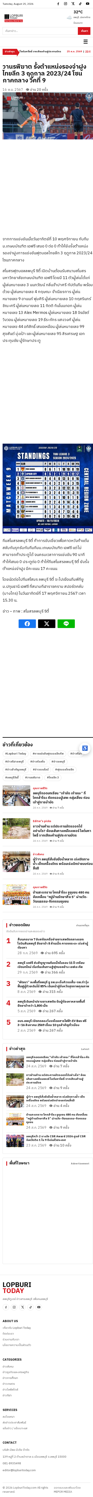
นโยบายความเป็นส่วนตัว (17, 1345)
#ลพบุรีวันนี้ (11, 778)
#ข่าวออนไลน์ (40, 770)
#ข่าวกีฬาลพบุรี (14, 762)
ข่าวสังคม (38, 854)
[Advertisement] (46, 185)
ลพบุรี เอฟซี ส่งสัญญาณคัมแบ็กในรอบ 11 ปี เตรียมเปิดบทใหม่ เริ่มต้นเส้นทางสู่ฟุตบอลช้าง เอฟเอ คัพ (51, 964)
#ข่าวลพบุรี (58, 762)
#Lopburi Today (15, 754)
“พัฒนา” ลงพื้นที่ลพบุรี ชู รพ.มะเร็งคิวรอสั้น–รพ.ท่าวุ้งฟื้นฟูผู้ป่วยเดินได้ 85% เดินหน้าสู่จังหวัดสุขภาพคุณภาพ (53, 984)
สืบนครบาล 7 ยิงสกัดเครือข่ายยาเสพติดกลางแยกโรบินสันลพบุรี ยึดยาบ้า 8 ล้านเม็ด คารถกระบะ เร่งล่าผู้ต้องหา (53, 943)
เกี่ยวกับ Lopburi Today (17, 1328)
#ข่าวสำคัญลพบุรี (15, 770)
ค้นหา (84, 31)
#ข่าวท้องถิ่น (37, 762)
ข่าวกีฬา (7, 1395)
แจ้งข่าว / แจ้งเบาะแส (15, 1428)
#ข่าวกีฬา (76, 754)
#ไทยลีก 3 (53, 778)
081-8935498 (12, 1463)
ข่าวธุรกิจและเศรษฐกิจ (16, 1372)
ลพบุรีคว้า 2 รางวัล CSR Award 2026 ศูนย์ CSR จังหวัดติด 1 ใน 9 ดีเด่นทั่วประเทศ (56, 1138)
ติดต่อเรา (8, 1333)
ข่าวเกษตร (9, 1383)
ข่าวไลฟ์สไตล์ (10, 1389)
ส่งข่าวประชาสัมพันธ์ (14, 1422)
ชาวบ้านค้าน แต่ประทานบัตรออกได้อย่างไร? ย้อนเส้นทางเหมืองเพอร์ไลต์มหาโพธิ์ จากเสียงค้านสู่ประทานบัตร (62, 831)
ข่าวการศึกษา (10, 1378)
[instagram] (65, 3)
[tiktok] (80, 3)
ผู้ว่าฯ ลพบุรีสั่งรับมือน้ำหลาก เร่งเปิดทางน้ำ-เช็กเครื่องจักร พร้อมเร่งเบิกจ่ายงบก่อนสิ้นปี (63, 864)
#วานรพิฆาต (32, 778)
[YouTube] (87, 3)
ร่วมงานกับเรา (11, 1339)
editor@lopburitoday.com (19, 1470)
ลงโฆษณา (8, 1416)
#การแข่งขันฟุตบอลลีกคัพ (48, 754)
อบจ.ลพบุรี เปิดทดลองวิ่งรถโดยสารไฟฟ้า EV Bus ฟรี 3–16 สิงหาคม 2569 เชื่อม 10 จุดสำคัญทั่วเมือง (52, 1023)
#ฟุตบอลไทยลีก (64, 770)
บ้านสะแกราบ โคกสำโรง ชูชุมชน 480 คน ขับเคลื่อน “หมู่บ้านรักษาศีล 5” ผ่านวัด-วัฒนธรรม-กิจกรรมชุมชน (61, 897)
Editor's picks (42, 821)
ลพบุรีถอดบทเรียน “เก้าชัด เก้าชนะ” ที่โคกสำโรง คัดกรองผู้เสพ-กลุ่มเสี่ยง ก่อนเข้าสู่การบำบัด (61, 798)
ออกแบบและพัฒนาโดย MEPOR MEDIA (67, 1489)
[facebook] (58, 3)
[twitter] (73, 3)
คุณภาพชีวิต (40, 788)
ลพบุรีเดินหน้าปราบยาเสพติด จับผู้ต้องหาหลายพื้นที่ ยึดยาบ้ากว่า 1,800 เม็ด (51, 1003)
